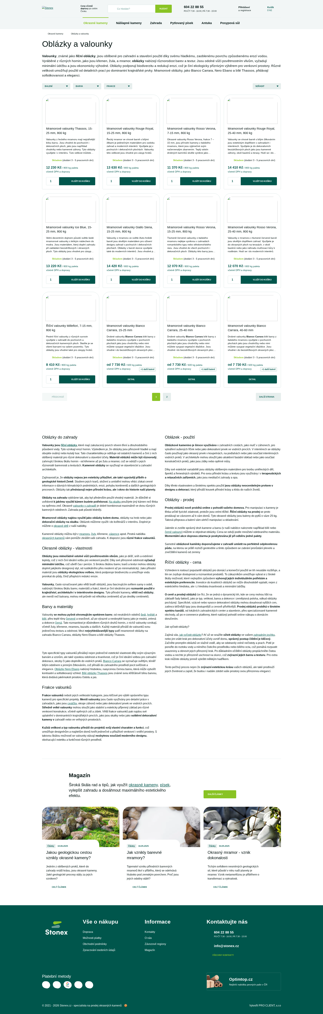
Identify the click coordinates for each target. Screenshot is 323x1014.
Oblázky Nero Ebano (67, 669)
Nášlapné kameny (129, 23)
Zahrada (156, 23)
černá (58, 622)
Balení (48, 86)
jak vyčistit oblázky (190, 634)
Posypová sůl (230, 23)
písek (165, 785)
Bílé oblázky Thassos (94, 673)
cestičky (72, 703)
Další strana (266, 397)
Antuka (207, 23)
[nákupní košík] (270, 9)
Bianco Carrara (112, 661)
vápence (114, 534)
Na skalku (115, 501)
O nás (148, 938)
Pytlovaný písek (181, 23)
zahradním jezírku (264, 634)
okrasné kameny (143, 785)
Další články (215, 794)
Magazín (150, 950)
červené (71, 618)
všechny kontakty (223, 955)
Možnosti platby (92, 938)
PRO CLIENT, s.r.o (270, 1005)
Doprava (88, 931)
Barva (79, 86)
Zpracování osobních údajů (99, 950)
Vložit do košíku (80, 181)
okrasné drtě (61, 525)
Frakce (111, 86)
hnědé (151, 614)
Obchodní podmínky (95, 944)
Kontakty (150, 931)
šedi (143, 614)
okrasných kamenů (53, 538)
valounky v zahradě (84, 505)
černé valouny (173, 532)
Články (50, 846)
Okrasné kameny (95, 23)
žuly (93, 534)
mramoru (84, 534)
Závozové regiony (155, 944)
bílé (44, 618)
